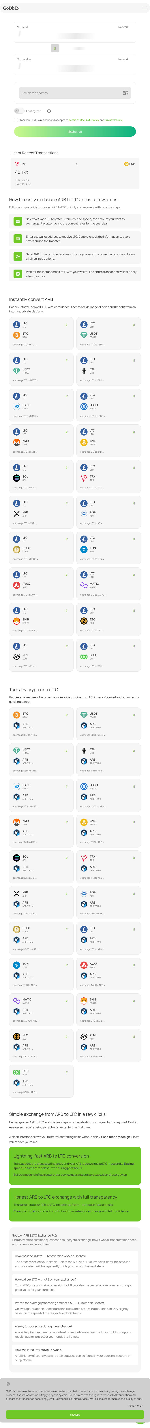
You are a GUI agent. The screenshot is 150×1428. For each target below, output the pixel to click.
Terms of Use (77, 120)
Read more (134, 1405)
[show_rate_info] (49, 111)
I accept (75, 1414)
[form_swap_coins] (55, 48)
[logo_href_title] (11, 8)
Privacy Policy (113, 120)
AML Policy (92, 120)
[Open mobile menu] (145, 8)
